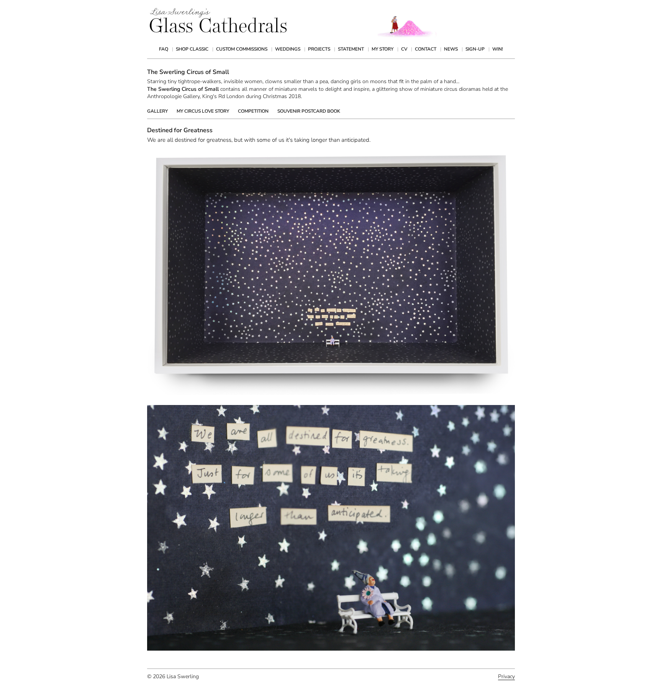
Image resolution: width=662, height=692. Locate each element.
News (451, 49)
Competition (253, 111)
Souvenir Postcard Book (308, 111)
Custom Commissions (241, 49)
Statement (351, 49)
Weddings (287, 49)
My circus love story (203, 111)
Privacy (506, 676)
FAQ (163, 49)
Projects (319, 49)
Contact (425, 49)
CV (404, 49)
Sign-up (475, 49)
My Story (382, 49)
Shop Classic (192, 49)
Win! (497, 49)
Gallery (157, 111)
